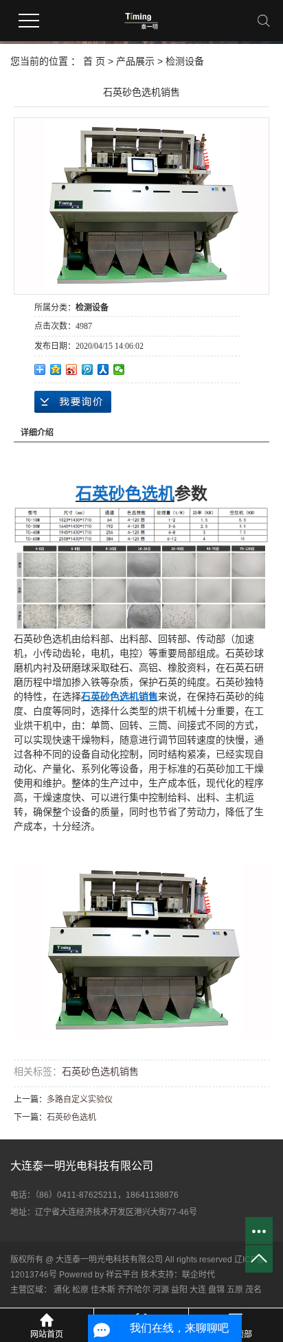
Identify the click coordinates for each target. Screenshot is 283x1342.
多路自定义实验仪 (80, 1099)
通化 (62, 1290)
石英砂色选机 (71, 1117)
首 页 (94, 61)
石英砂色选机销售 (100, 1071)
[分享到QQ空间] (56, 369)
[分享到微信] (119, 369)
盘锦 (216, 1290)
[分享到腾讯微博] (87, 369)
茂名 (253, 1290)
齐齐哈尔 (133, 1290)
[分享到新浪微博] (72, 369)
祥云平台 (122, 1275)
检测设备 (185, 61)
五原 (235, 1290)
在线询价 (72, 402)
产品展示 (135, 61)
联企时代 (198, 1275)
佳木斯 (103, 1290)
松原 (80, 1290)
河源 (160, 1290)
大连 (198, 1290)
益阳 (179, 1290)
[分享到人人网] (103, 369)
